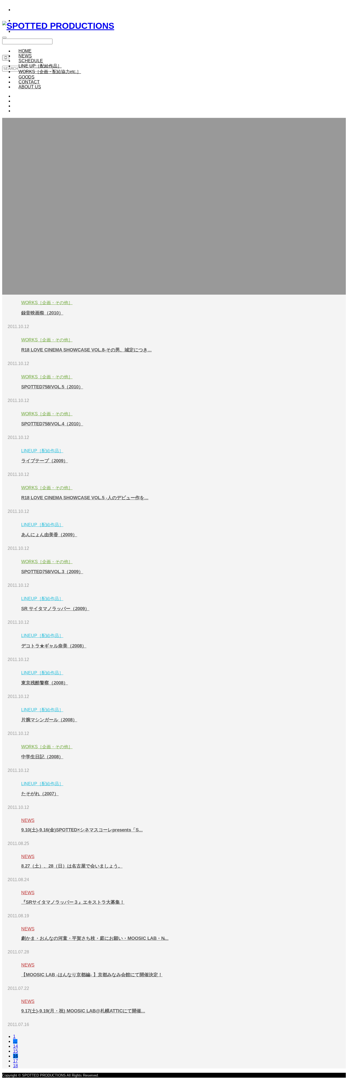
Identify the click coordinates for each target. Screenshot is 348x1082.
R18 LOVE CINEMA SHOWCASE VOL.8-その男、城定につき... (86, 350)
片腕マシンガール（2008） (49, 719)
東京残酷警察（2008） (44, 682)
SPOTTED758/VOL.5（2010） (52, 386)
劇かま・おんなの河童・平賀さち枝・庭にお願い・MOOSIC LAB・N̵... (95, 938)
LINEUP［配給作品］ (42, 450)
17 (15, 1061)
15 (15, 1051)
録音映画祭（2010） (42, 313)
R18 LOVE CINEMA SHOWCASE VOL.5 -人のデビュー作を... (84, 497)
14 (15, 1046)
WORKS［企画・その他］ (47, 302)
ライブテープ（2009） (44, 460)
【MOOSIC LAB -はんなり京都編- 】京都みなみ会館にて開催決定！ (92, 974)
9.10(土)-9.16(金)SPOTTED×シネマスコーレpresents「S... (82, 829)
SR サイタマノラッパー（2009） (55, 608)
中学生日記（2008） (42, 756)
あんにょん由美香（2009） (49, 534)
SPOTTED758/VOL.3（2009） (52, 571)
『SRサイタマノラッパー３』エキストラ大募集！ (73, 902)
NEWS (28, 820)
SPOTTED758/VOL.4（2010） (52, 423)
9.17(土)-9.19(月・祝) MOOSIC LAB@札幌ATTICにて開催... (83, 1011)
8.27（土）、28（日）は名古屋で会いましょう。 (72, 866)
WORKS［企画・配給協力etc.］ (49, 71)
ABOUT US (29, 87)
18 (15, 1066)
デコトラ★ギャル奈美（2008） (53, 645)
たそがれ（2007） (40, 793)
